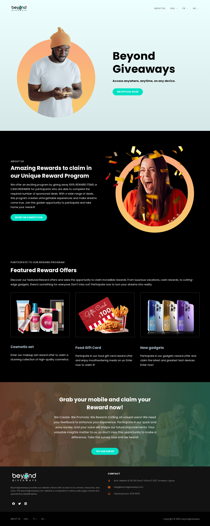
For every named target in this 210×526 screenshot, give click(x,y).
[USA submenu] (176, 8)
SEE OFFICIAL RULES (127, 91)
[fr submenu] (187, 8)
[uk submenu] (198, 8)
